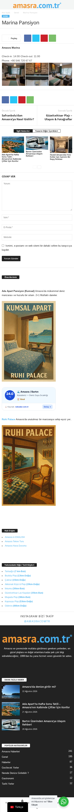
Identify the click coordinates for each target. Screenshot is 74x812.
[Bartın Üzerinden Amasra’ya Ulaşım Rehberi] (37, 143)
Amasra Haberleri (11, 751)
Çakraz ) (15, 580)
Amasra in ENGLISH (15, 537)
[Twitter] (36, 38)
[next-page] (39, 167)
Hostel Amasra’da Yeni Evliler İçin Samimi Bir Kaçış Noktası (60, 156)
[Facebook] (27, 38)
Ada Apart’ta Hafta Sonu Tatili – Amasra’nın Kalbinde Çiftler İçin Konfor (11, 157)
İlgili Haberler (23, 131)
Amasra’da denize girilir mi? (39, 686)
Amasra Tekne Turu (14, 541)
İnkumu (15, 588)
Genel (16, 12)
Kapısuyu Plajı (19, 601)
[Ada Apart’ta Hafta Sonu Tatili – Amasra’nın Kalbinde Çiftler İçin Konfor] (13, 144)
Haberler (6, 762)
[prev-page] (35, 167)
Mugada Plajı (17, 597)
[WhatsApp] (52, 38)
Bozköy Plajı (18, 575)
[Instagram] (40, 663)
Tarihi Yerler (8, 783)
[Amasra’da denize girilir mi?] (11, 691)
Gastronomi (8, 778)
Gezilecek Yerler (10, 767)
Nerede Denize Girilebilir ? (15, 773)
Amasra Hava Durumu (16, 545)
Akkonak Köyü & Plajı (22, 584)
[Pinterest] (44, 38)
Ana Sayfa (6, 12)
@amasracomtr (37, 621)
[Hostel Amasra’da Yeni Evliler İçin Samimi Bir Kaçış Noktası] (61, 144)
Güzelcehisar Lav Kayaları (24, 593)
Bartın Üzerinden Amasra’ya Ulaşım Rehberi (34, 153)
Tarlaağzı (15, 571)
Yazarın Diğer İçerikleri (46, 131)
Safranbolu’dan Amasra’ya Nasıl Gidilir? (18, 117)
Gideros (15, 606)
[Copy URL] (60, 38)
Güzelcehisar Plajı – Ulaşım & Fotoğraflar (58, 117)
